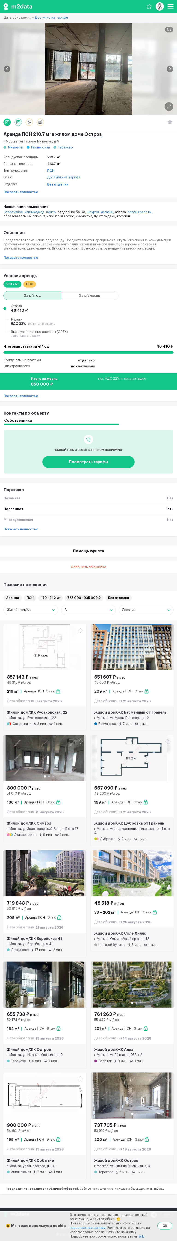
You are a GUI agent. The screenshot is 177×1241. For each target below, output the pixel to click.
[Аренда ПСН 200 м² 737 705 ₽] (132, 1095)
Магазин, (108, 212)
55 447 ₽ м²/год (106, 1020)
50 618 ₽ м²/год (19, 908)
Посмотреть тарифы (88, 462)
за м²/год (32, 295)
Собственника (18, 420)
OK (164, 1225)
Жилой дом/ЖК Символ (29, 823)
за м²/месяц (89, 295)
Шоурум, (94, 212)
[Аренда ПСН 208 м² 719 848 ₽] (44, 873)
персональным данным (88, 1227)
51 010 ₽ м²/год (19, 793)
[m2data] (17, 6)
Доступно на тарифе (51, 17)
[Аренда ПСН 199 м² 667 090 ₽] (132, 758)
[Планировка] (169, 106)
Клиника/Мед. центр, (41, 212)
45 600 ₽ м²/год (107, 682)
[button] (7, 69)
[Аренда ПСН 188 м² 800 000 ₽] (44, 758)
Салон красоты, (140, 212)
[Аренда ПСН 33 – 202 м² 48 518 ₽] (132, 873)
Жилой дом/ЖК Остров (29, 1050)
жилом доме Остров (78, 134)
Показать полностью (20, 192)
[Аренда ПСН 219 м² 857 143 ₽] (44, 647)
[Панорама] (40, 122)
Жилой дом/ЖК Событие (30, 1161)
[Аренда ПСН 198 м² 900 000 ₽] (44, 1095)
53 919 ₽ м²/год (106, 1131)
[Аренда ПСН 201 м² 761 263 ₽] (132, 985)
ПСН (50, 170)
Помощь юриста (88, 551)
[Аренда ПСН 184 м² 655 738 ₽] (44, 985)
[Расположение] (29, 122)
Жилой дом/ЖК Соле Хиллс (120, 933)
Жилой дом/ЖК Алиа (113, 1050)
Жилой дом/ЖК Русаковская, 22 (37, 712)
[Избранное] (149, 6)
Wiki (142, 1236)
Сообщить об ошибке (88, 567)
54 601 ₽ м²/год (19, 1131)
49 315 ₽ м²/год (19, 682)
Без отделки (57, 184)
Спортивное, (14, 212)
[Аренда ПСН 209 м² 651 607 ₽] (132, 647)
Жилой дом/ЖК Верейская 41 (34, 939)
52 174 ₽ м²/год (19, 1020)
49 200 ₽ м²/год (107, 793)
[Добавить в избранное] (80, 631)
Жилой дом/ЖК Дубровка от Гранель (129, 823)
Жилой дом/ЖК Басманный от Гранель (130, 712)
